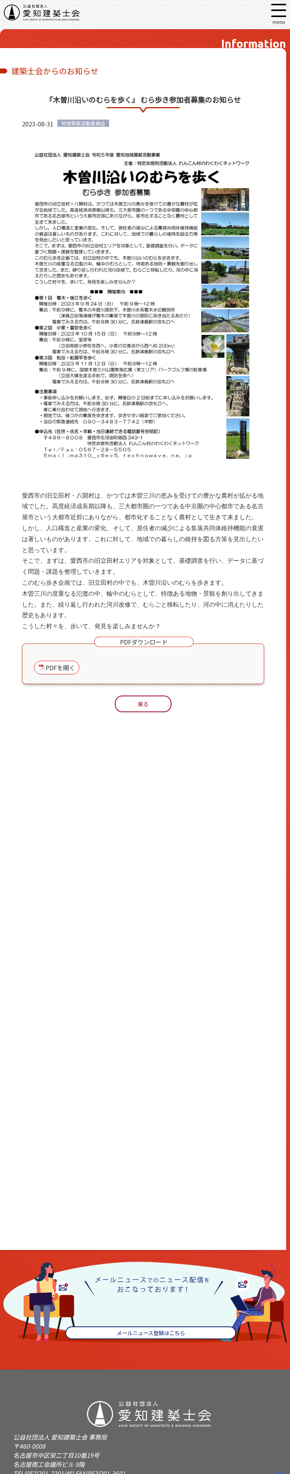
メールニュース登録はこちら (151, 1333)
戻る (143, 704)
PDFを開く (60, 667)
